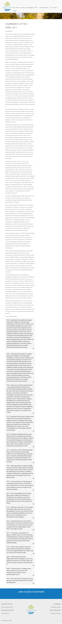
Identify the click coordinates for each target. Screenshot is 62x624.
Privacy (55, 7)
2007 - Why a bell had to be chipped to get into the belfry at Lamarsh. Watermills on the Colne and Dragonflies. (20, 580)
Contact (15, 10)
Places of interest (43, 7)
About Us (18, 7)
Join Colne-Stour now (31, 592)
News (26, 7)
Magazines (30, 7)
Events (35, 7)
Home (14, 7)
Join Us (22, 7)
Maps (51, 7)
